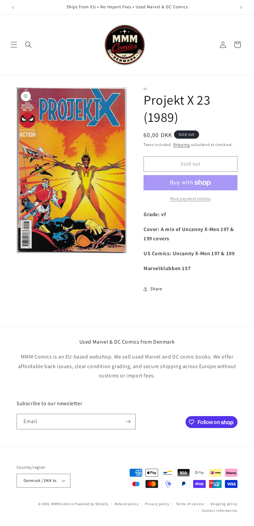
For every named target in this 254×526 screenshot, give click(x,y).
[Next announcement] (241, 7)
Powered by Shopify (91, 504)
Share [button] (156, 289)
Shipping (181, 144)
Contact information (219, 510)
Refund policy (126, 504)
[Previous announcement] (13, 7)
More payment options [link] (190, 198)
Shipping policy (224, 504)
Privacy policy (157, 504)
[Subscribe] (128, 421)
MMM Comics (62, 504)
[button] (14, 44)
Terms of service (190, 504)
